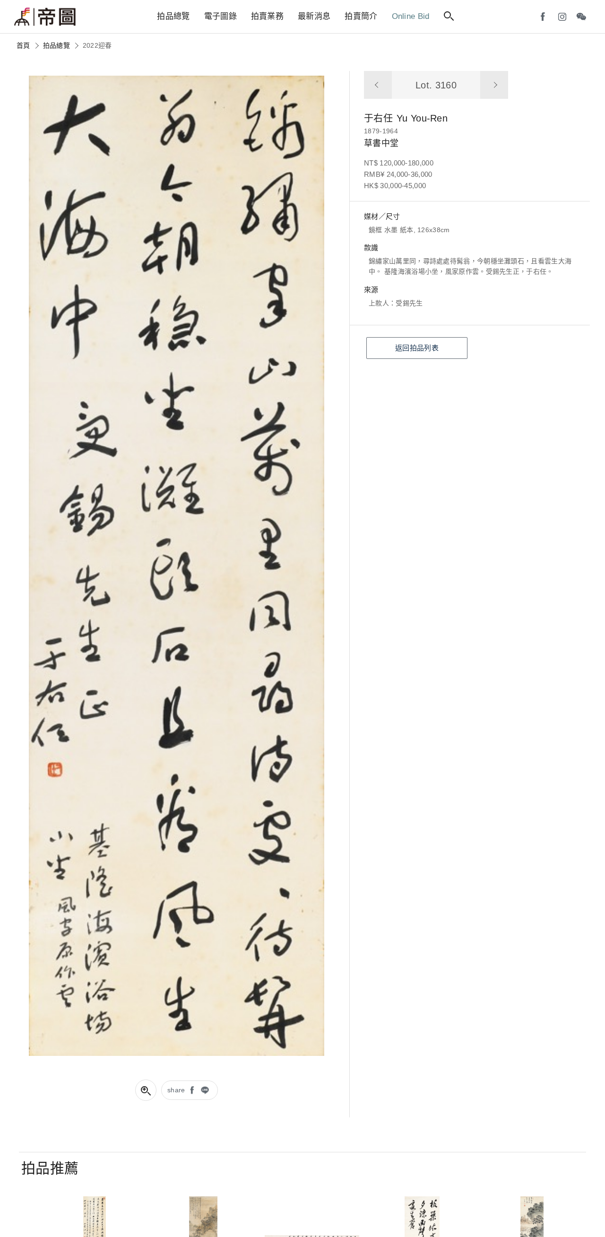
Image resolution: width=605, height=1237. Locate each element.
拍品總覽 (56, 45)
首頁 (23, 45)
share (176, 1090)
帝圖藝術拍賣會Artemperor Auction (45, 17)
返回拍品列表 (417, 348)
